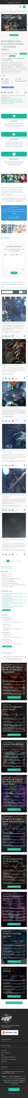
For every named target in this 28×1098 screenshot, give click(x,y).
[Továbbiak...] (20, 254)
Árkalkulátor (11, 3)
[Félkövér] (5, 254)
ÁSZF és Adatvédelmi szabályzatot (14, 1077)
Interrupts (3, 103)
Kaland (17, 95)
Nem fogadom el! (14, 1093)
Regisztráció (4, 1050)
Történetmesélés (18, 100)
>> (20, 561)
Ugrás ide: (23, 53)
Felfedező (12, 95)
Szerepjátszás (4, 102)
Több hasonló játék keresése (14, 1003)
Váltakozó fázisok (20, 102)
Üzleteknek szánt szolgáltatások (9, 1059)
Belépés (18, 3)
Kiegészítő (22, 95)
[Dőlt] (8, 254)
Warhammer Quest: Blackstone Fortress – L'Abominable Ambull (13, 606)
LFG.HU (20, 1)
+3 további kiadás (7, 646)
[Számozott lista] (14, 254)
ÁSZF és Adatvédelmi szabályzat (8, 1057)
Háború (6, 374)
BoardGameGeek (13, 1)
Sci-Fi (8, 95)
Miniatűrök (7, 97)
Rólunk (3, 1054)
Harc (2, 97)
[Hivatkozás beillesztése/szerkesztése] (17, 254)
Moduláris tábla (13, 99)
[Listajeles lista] (11, 254)
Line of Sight (10, 103)
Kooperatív (10, 100)
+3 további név (6, 610)
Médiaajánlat (4, 1061)
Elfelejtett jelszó (5, 1052)
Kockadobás (12, 102)
